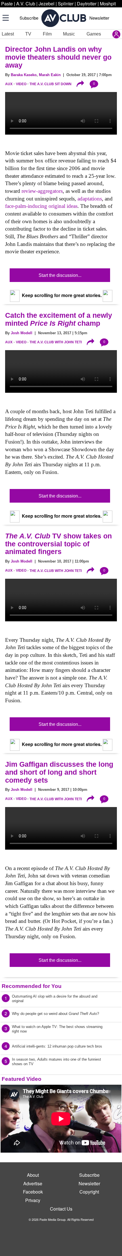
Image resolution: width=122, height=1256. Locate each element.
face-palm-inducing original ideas (41, 206)
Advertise (32, 1183)
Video (21, 84)
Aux (8, 84)
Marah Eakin (50, 75)
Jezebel (46, 3)
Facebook (33, 1191)
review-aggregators (42, 191)
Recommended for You (32, 986)
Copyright (89, 1191)
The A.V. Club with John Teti (56, 342)
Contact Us (61, 1208)
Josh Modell (21, 333)
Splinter (65, 3)
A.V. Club (25, 3)
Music (69, 34)
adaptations (89, 199)
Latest (8, 34)
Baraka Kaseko (24, 75)
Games (94, 34)
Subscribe (29, 18)
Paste (7, 3)
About (33, 1175)
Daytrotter (86, 3)
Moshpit (108, 3)
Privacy (32, 1200)
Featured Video (21, 1079)
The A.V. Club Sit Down (50, 84)
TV (28, 34)
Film (47, 34)
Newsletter (99, 18)
